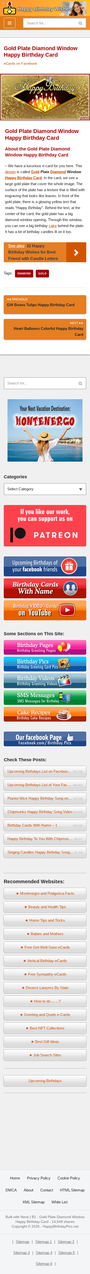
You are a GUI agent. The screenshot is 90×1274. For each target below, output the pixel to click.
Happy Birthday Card (23, 178)
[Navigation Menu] (10, 23)
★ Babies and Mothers (45, 934)
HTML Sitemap (72, 1190)
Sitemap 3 (21, 1253)
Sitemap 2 (66, 1242)
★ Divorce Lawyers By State (45, 988)
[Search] (80, 23)
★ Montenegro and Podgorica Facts (45, 893)
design (10, 172)
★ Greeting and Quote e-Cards (45, 1015)
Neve (24, 1217)
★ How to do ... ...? (45, 1001)
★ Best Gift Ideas (45, 1041)
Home (15, 1178)
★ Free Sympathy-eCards (45, 974)
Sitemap (22, 1242)
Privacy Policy (38, 1178)
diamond (24, 273)
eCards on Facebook (20, 63)
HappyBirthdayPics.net (60, 1226)
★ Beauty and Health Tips (45, 907)
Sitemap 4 (44, 1253)
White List (60, 1202)
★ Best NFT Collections (45, 1028)
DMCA (11, 1190)
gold (42, 273)
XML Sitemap (33, 1202)
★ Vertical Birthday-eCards (45, 961)
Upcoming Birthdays (45, 1081)
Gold (35, 172)
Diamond (58, 172)
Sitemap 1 (43, 1242)
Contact (46, 1190)
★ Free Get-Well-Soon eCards (45, 947)
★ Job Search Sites (45, 1055)
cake (53, 226)
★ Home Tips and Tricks (45, 920)
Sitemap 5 (66, 1253)
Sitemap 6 (44, 1264)
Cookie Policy (69, 1178)
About (28, 1190)
